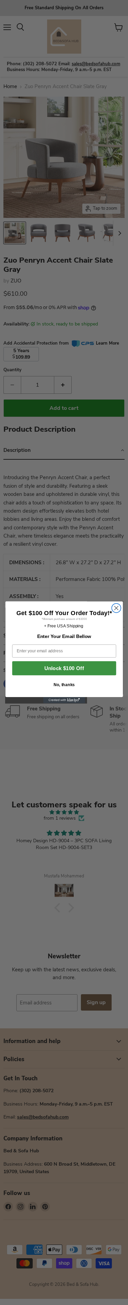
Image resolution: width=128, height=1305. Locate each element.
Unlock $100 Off (64, 668)
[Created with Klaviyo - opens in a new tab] (64, 700)
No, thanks (64, 685)
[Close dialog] (116, 608)
